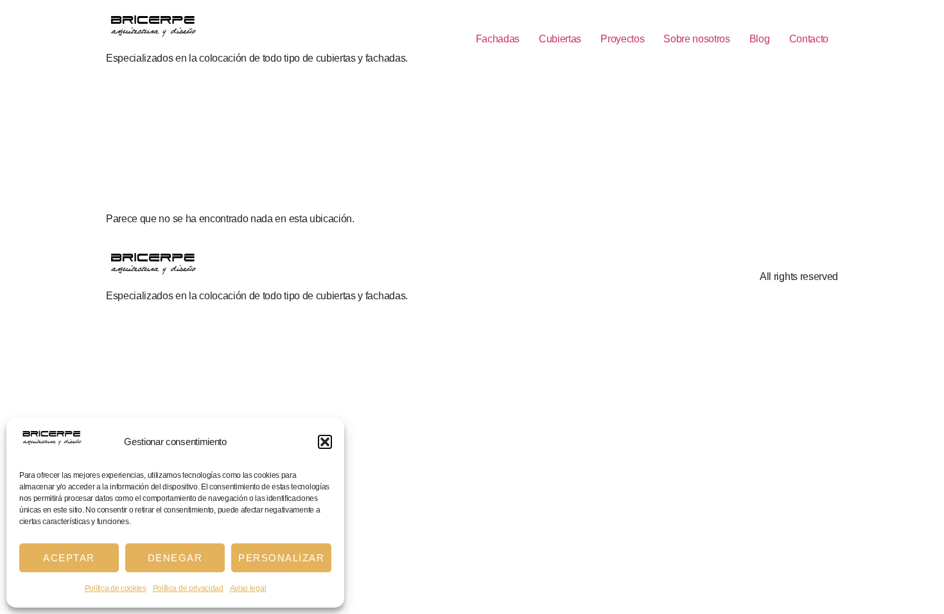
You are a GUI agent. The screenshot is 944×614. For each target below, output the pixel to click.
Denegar (175, 557)
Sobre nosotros (696, 38)
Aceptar (69, 557)
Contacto (808, 38)
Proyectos (622, 38)
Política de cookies (115, 588)
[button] (325, 441)
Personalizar (281, 557)
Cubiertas (560, 38)
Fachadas (498, 38)
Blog (759, 38)
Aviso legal (248, 588)
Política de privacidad (188, 588)
